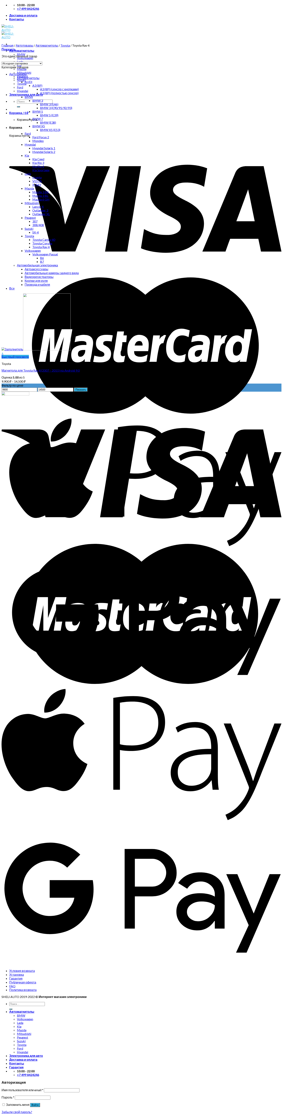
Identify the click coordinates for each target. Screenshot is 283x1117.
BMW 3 (37, 100)
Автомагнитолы (21, 50)
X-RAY (36, 184)
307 (35, 221)
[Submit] (18, 106)
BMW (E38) (48, 122)
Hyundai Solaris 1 (43, 148)
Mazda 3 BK (40, 192)
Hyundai (22, 91)
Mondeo (38, 141)
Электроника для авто (26, 94)
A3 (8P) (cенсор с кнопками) (59, 89)
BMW (29, 97)
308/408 (38, 225)
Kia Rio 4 (38, 166)
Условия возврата (22, 971)
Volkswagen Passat (45, 254)
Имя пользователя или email (22, 1090)
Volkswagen (33, 250)
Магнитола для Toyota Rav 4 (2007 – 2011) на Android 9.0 (41, 370)
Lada (28, 174)
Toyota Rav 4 (41, 247)
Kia (27, 155)
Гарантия (16, 978)
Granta (37, 177)
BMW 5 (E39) (49, 115)
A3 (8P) (37, 85)
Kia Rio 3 (38, 163)
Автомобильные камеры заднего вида (52, 273)
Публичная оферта (22, 982)
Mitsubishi (32, 203)
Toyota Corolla (42, 243)
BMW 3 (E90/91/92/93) (56, 108)
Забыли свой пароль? (17, 1112)
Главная (7, 45)
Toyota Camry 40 (43, 239)
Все (12, 288)
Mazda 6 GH (40, 199)
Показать (80, 389)
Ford (20, 87)
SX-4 (35, 232)
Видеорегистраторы (39, 277)
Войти (35, 1105)
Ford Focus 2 (40, 137)
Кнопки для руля (36, 280)
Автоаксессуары (36, 269)
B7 (42, 261)
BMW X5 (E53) (50, 130)
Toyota (65, 45)
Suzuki (29, 228)
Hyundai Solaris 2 (43, 152)
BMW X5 (38, 126)
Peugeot (30, 217)
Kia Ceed (38, 159)
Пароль (8, 1097)
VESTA (37, 181)
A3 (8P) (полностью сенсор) (59, 93)
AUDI (28, 82)
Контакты (16, 19)
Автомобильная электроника (37, 265)
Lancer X (38, 206)
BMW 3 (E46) (49, 104)
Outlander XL (41, 214)
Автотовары (24, 45)
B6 (42, 258)
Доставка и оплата (23, 15)
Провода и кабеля (37, 284)
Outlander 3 (40, 210)
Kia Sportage (40, 170)
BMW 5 (37, 111)
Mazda (29, 188)
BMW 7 (37, 119)
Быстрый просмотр (15, 357)
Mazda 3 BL (40, 195)
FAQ (12, 986)
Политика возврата (23, 990)
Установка (16, 974)
